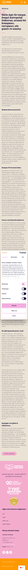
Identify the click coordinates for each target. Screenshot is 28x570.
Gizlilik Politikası (6, 524)
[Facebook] (3, 552)
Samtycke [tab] (5, 257)
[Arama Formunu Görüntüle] (22, 2)
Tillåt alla (14, 305)
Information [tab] (14, 257)
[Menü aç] (24, 2)
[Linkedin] (10, 552)
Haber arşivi (5, 520)
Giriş (3, 514)
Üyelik (3, 517)
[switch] (24, 289)
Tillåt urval (14, 310)
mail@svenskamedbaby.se (8, 544)
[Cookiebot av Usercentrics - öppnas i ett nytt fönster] (19, 253)
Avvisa (14, 315)
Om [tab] (23, 257)
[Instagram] (7, 552)
